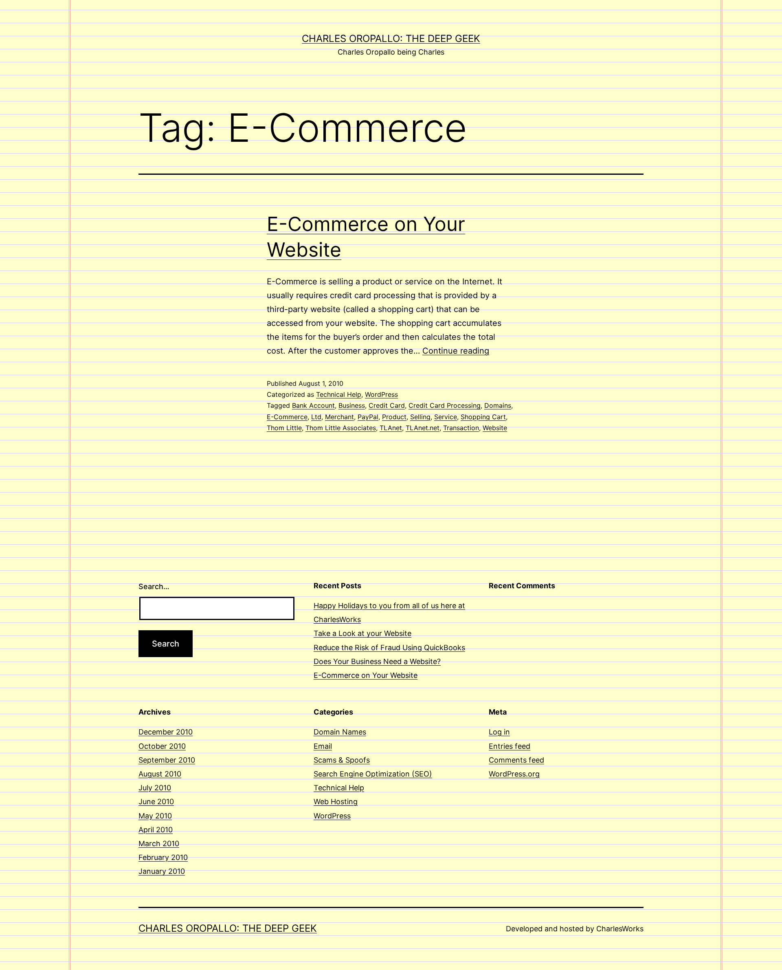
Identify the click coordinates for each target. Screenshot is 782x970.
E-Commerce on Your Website (365, 675)
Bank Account (313, 405)
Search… (153, 586)
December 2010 (165, 732)
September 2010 (166, 760)
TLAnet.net (422, 428)
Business (351, 405)
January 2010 (161, 871)
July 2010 (154, 787)
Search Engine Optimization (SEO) (373, 774)
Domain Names (340, 732)
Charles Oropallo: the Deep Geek (391, 38)
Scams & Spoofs (342, 760)
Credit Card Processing (445, 405)
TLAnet (391, 428)
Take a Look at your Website (362, 633)
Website (495, 428)
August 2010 (159, 774)
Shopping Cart (483, 417)
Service (445, 417)
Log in (499, 732)
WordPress (381, 394)
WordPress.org (514, 774)
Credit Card (387, 405)
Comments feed (516, 760)
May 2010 (155, 816)
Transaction (461, 428)
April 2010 (155, 829)
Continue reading (455, 351)
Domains (497, 405)
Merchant (339, 417)
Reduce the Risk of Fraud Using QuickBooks (389, 647)
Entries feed (509, 746)
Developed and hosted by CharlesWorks (575, 928)
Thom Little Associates (340, 428)
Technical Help (338, 394)
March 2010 (158, 843)
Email (323, 746)
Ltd (316, 417)
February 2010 (163, 857)
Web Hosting (336, 801)
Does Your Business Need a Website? (377, 661)
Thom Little (284, 428)
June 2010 (156, 801)
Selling (420, 417)
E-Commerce (287, 417)
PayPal (368, 417)
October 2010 (162, 746)
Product (394, 417)
